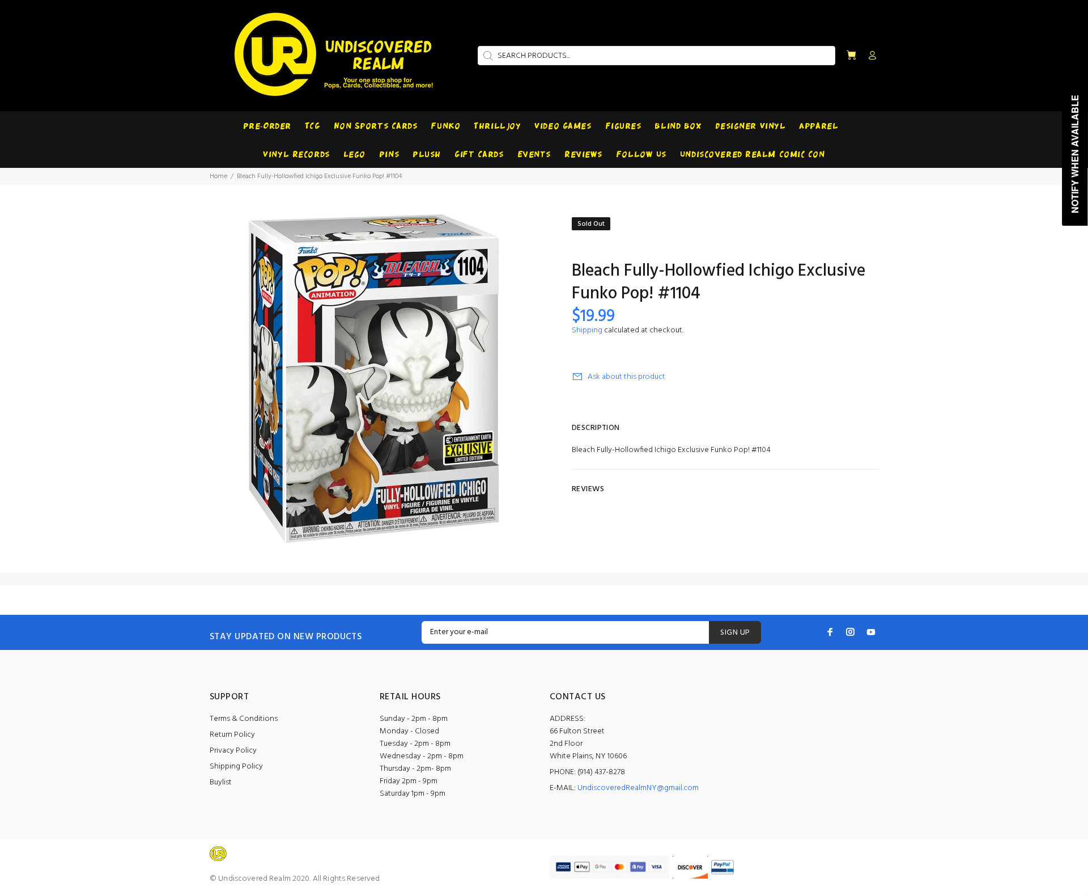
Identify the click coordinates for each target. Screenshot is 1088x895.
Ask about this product (626, 376)
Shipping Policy (236, 766)
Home (218, 176)
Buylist (221, 782)
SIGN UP (735, 632)
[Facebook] (830, 631)
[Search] (487, 55)
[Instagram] (850, 631)
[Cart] (851, 56)
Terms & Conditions (244, 718)
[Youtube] (871, 631)
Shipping (587, 330)
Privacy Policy (233, 750)
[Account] (870, 56)
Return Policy (232, 734)
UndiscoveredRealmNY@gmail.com (638, 788)
